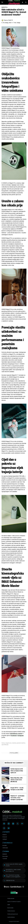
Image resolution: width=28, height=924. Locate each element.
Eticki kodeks (10, 907)
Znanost (4, 837)
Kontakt (4, 845)
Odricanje (5, 848)
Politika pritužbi (10, 898)
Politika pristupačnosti (12, 914)
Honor (3, 743)
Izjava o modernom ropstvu (14, 901)
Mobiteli (4, 854)
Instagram (21, 735)
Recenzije (5, 856)
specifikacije (5, 744)
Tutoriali (4, 858)
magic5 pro (8, 743)
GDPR (8, 904)
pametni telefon (21, 743)
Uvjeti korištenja (11, 917)
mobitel (14, 743)
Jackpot (4, 839)
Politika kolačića (11, 911)
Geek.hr (4, 834)
